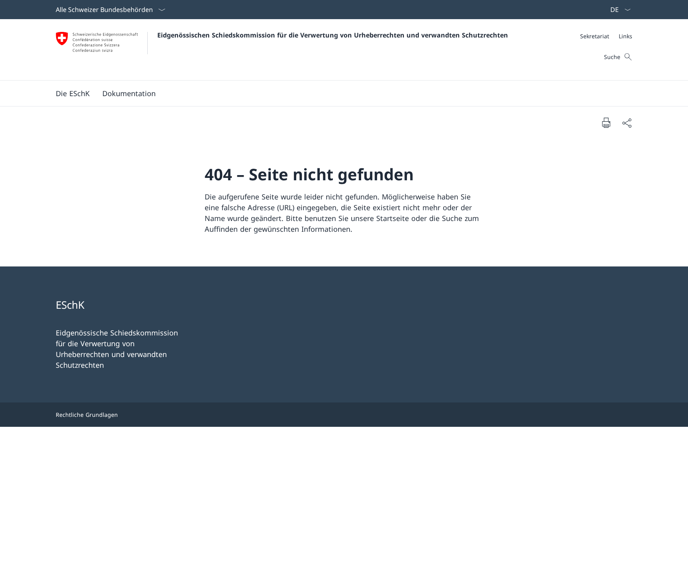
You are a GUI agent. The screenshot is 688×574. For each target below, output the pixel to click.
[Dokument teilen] (626, 122)
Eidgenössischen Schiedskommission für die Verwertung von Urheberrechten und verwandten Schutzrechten (332, 35)
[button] (72, 93)
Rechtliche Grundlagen (87, 414)
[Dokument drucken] (606, 122)
